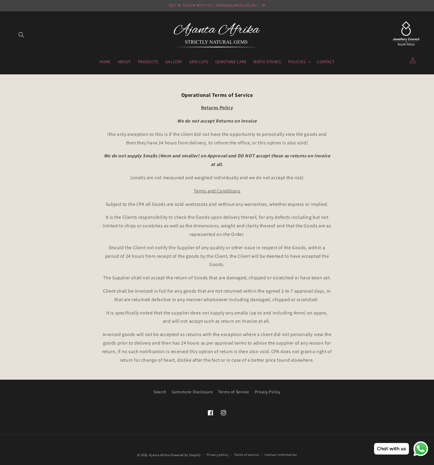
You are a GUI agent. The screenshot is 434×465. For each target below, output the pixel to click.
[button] (21, 34)
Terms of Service (233, 391)
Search (160, 391)
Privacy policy (218, 455)
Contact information (281, 455)
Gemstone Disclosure (192, 391)
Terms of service (246, 455)
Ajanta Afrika (159, 455)
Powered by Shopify (185, 455)
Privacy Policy (267, 391)
